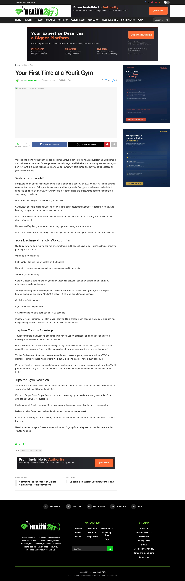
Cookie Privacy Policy (144, 548)
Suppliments (128, 19)
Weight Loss (78, 19)
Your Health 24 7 (99, 572)
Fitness (39, 19)
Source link (20, 444)
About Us (144, 528)
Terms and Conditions (144, 552)
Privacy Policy (143, 540)
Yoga (140, 19)
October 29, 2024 (48, 80)
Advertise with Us (144, 532)
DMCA (144, 544)
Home (18, 19)
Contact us (144, 556)
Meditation (93, 19)
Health (28, 19)
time (30, 450)
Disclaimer (144, 536)
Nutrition (63, 19)
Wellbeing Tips (110, 19)
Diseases (50, 19)
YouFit (38, 450)
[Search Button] (167, 19)
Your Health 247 (30, 80)
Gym (23, 450)
